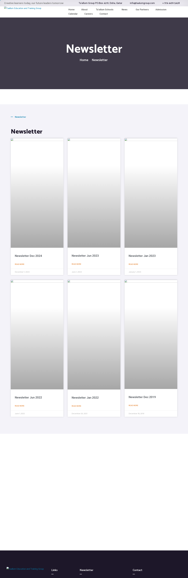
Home (71, 9)
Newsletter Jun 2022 (28, 397)
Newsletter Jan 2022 (85, 397)
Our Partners (142, 9)
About (84, 9)
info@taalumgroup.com (142, 3)
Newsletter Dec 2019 (142, 397)
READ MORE (19, 264)
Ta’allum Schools (104, 9)
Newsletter (26, 132)
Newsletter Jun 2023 (85, 255)
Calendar (73, 14)
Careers (88, 14)
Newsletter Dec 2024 (28, 256)
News (124, 9)
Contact (104, 14)
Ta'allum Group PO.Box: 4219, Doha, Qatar (100, 3)
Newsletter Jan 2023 (142, 256)
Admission (161, 9)
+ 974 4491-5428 (171, 3)
